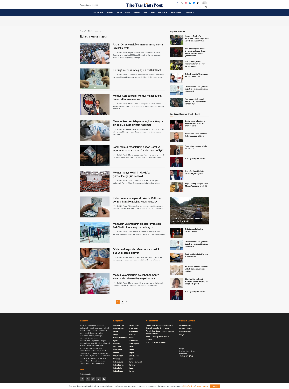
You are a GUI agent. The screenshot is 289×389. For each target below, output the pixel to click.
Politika (131, 347)
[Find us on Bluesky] (194, 2)
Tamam (215, 386)
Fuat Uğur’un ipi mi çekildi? (195, 159)
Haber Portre (118, 371)
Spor (145, 12)
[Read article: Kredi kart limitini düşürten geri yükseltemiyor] (176, 257)
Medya (131, 337)
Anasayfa (83, 31)
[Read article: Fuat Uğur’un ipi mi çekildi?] (176, 162)
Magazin (132, 334)
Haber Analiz (118, 362)
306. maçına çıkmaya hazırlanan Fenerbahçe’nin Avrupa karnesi (195, 63)
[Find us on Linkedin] (98, 379)
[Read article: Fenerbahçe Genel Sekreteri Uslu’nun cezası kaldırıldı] (176, 137)
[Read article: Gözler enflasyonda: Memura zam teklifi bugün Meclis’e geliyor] (95, 258)
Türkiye (119, 12)
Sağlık (131, 353)
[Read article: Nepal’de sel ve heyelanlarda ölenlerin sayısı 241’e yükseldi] (189, 210)
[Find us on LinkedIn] (190, 3)
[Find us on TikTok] (198, 2)
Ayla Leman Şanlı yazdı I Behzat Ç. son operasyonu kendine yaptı (195, 101)
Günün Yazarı (118, 356)
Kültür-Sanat (162, 12)
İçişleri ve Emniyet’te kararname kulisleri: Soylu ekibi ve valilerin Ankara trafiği (197, 38)
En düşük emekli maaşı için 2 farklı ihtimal (137, 70)
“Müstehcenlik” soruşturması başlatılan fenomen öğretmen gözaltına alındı (196, 88)
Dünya (127, 12)
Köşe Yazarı (133, 328)
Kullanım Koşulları (185, 329)
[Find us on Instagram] (186, 3)
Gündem (110, 12)
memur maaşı (98, 31)
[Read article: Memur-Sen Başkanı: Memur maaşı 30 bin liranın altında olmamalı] (95, 104)
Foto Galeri (117, 347)
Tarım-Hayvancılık (135, 362)
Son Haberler (98, 12)
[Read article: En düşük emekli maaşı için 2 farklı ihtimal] (95, 78)
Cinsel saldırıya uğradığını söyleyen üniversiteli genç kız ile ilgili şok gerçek (196, 281)
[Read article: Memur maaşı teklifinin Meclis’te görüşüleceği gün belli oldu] (95, 181)
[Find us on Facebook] (177, 3)
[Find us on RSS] (104, 379)
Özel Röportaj (134, 344)
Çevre (115, 331)
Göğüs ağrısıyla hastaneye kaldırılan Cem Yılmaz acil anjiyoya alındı (195, 123)
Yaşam (152, 12)
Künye (181, 335)
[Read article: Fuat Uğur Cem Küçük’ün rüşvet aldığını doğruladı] (176, 175)
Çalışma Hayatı (118, 328)
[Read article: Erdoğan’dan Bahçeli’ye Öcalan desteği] (176, 233)
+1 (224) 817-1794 (186, 356)
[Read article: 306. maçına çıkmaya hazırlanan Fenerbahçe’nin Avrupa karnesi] (176, 65)
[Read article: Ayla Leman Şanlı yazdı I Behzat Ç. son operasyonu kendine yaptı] (176, 103)
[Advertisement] (144, 21)
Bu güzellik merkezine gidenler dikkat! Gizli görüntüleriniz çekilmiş (197, 268)
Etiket (90, 31)
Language (188, 12)
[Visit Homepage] (144, 5)
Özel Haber (133, 340)
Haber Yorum (134, 325)
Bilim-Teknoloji (176, 12)
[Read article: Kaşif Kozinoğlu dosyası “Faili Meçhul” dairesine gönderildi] (176, 187)
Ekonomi (137, 12)
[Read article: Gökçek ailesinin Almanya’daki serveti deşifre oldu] (176, 77)
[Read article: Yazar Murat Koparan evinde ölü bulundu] (176, 150)
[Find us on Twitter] (182, 2)
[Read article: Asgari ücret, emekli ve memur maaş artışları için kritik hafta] (95, 53)
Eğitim (115, 340)
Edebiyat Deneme (120, 337)
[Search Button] (206, 7)
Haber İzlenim (118, 365)
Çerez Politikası (185, 332)
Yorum (131, 371)
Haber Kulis (117, 368)
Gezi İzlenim (117, 350)
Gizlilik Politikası (185, 325)
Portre (131, 350)
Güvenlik (116, 359)
